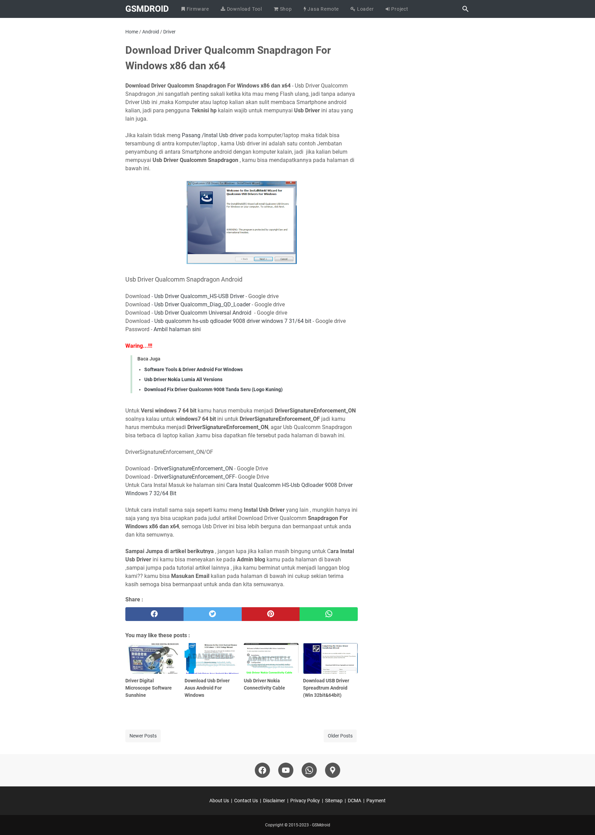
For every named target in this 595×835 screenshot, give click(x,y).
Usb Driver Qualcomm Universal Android (203, 312)
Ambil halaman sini (177, 329)
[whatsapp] (329, 614)
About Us (219, 800)
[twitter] (213, 614)
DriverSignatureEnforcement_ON (193, 468)
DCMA (354, 800)
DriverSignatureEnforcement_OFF (194, 476)
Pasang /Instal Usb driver (213, 135)
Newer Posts (143, 736)
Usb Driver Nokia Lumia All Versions (183, 379)
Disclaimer (274, 800)
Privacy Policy (305, 800)
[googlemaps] (332, 770)
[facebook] (154, 614)
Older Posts (340, 736)
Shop (285, 9)
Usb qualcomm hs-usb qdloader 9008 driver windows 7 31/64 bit (232, 321)
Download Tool (244, 9)
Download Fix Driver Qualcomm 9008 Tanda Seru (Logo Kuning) (213, 389)
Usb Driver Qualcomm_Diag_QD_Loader (202, 304)
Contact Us (246, 800)
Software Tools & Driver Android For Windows (193, 369)
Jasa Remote (322, 9)
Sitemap (334, 800)
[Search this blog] (465, 9)
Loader (365, 9)
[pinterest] (271, 614)
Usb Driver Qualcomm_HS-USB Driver (200, 296)
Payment (376, 800)
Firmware (197, 9)
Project (399, 9)
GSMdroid (147, 9)
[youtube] (285, 770)
